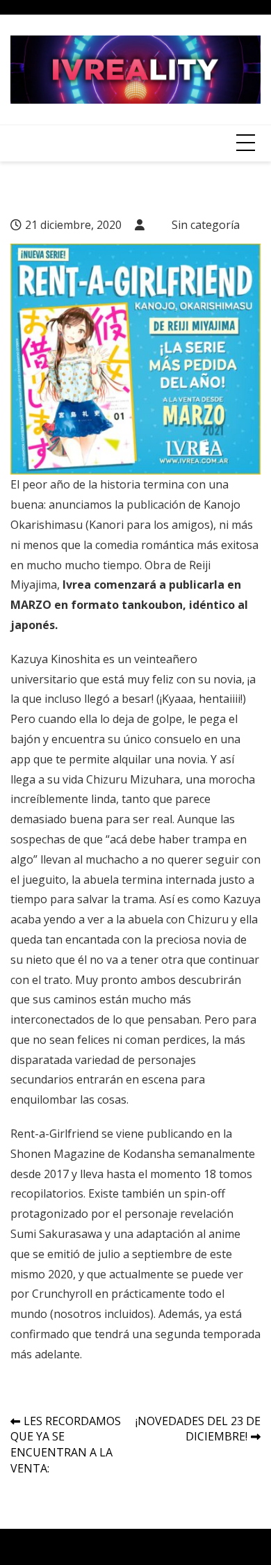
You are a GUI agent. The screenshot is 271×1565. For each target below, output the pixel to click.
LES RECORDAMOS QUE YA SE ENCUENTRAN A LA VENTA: (65, 1445)
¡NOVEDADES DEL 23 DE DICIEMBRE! (198, 1429)
